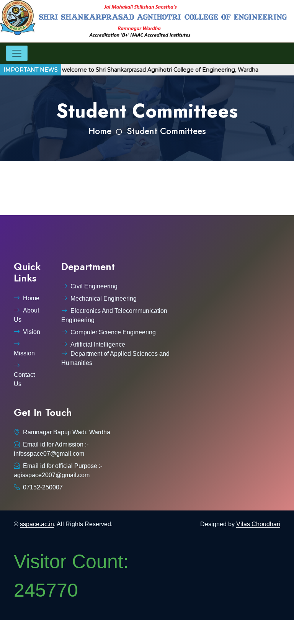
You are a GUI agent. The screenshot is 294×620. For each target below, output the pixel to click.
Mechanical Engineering (103, 298)
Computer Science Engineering (113, 332)
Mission (24, 353)
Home (99, 131)
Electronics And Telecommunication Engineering (114, 315)
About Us (26, 315)
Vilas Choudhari (258, 524)
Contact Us (24, 379)
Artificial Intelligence (97, 344)
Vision (31, 332)
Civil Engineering (94, 286)
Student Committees (166, 131)
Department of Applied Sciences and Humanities (115, 358)
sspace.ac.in (37, 524)
